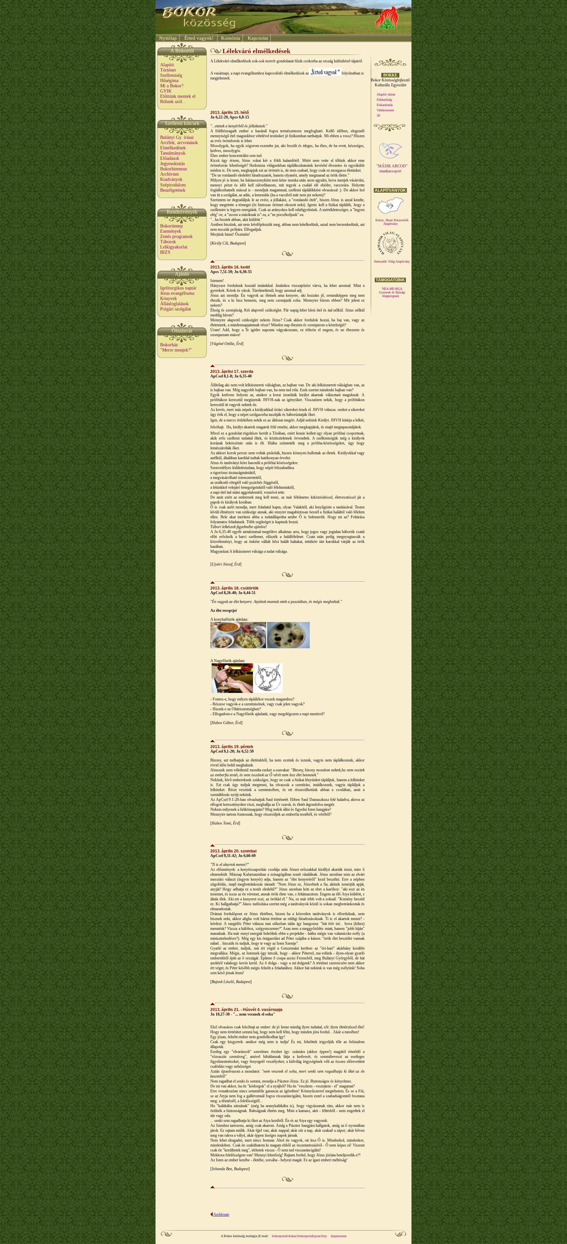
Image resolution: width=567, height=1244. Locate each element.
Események (170, 231)
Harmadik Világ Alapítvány (392, 261)
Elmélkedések (173, 147)
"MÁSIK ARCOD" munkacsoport (392, 168)
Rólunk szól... (173, 101)
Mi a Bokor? (171, 85)
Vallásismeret (385, 110)
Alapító (167, 64)
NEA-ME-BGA (392, 288)
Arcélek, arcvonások (179, 142)
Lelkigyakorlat (173, 247)
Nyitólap (167, 38)
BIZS (165, 252)
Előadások (169, 158)
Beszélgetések (172, 190)
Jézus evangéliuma (177, 293)
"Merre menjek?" (176, 350)
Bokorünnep (171, 226)
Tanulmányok (172, 153)
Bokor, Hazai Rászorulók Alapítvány (392, 221)
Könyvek (168, 298)
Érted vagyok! (199, 38)
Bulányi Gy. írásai (177, 137)
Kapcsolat (257, 38)
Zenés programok (176, 236)
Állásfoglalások (174, 303)
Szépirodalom (173, 184)
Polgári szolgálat (175, 309)
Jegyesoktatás (172, 163)
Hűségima (169, 80)
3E (378, 115)
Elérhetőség (384, 99)
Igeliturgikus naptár (178, 288)
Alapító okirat (386, 94)
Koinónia (230, 38)
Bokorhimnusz (173, 168)
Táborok (168, 241)
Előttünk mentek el (178, 96)
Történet (168, 70)
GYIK (166, 91)
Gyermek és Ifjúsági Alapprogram (392, 294)
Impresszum (338, 1236)
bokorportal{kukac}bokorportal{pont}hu (299, 1236)
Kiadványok (171, 179)
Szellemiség (171, 75)
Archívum (169, 174)
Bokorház (169, 344)
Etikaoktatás (385, 105)
